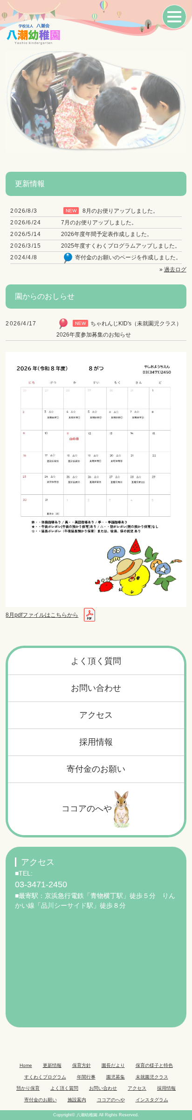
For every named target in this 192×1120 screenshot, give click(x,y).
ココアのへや (87, 808)
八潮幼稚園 (86, 1115)
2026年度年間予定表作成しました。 (106, 234)
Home (26, 1065)
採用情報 (96, 742)
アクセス (96, 715)
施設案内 (77, 1099)
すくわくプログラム (45, 1077)
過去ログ (175, 269)
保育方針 (81, 1065)
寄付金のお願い (96, 769)
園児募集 (115, 1077)
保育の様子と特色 (154, 1065)
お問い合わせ (96, 688)
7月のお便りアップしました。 (99, 222)
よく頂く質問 (96, 661)
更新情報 (52, 1065)
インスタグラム (152, 1099)
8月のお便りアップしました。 (120, 211)
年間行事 (86, 1077)
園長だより (113, 1065)
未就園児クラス (152, 1077)
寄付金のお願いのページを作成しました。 (128, 257)
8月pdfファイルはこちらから (42, 615)
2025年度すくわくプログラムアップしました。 (120, 246)
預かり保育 (28, 1088)
